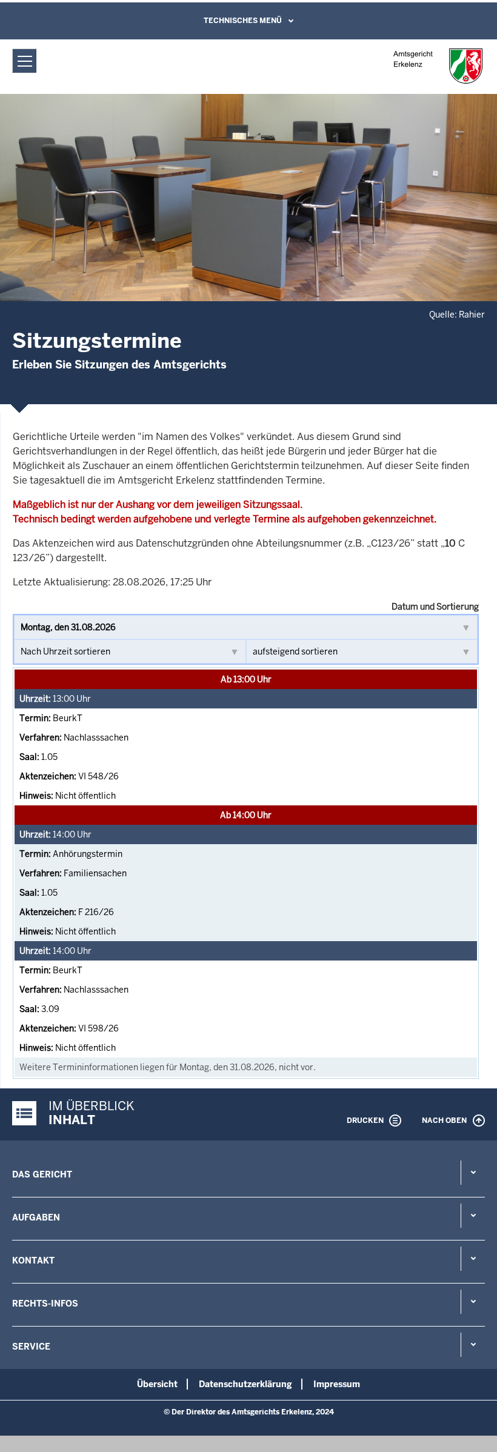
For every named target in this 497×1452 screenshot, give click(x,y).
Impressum (336, 1384)
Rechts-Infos (45, 1303)
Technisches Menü (243, 20)
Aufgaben (36, 1217)
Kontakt (33, 1260)
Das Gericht (42, 1174)
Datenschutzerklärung (245, 1384)
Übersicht (157, 1384)
